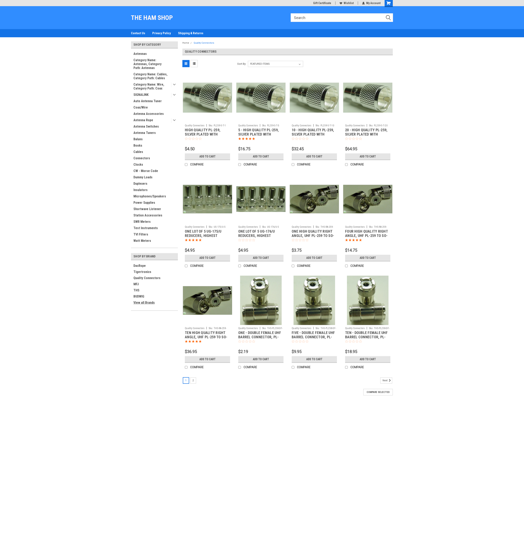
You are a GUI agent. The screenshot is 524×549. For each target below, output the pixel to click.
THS (136, 290)
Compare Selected (378, 392)
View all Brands (144, 302)
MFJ (136, 284)
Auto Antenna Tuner (147, 101)
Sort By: (241, 63)
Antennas (140, 54)
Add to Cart (207, 156)
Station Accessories (147, 215)
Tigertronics (142, 272)
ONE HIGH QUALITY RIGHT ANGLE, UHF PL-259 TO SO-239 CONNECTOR (313, 235)
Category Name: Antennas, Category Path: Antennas (147, 64)
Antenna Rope (143, 120)
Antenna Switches (146, 126)
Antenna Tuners (144, 133)
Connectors (141, 158)
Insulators (140, 190)
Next (385, 380)
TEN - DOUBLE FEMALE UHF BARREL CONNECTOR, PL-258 (366, 337)
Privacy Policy (161, 33)
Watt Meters (142, 241)
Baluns (138, 139)
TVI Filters (140, 234)
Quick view (207, 119)
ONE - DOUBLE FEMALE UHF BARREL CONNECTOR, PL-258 (259, 337)
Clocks (138, 164)
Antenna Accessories (148, 114)
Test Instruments (145, 228)
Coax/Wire (140, 107)
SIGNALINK (141, 95)
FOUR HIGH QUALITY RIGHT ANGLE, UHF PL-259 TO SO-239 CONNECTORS (366, 235)
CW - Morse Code (145, 171)
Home (185, 43)
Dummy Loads (142, 177)
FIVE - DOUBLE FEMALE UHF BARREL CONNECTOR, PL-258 (313, 337)
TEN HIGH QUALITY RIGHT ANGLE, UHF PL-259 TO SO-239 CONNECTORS (206, 337)
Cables (138, 152)
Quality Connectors (146, 278)
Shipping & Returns (190, 33)
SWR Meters (142, 222)
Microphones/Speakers (149, 196)
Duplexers (140, 184)
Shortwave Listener (147, 209)
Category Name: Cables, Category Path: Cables (150, 76)
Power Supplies (144, 203)
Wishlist (349, 3)
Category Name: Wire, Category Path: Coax (148, 86)
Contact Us (138, 33)
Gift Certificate (322, 3)
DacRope (139, 266)
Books (137, 145)
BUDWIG (138, 296)
